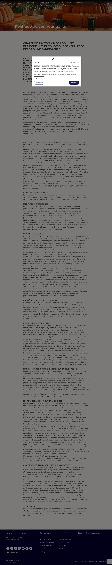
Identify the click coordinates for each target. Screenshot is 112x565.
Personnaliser (39, 82)
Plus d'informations (39, 75)
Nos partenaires (38, 78)
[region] (56, 71)
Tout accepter (74, 82)
